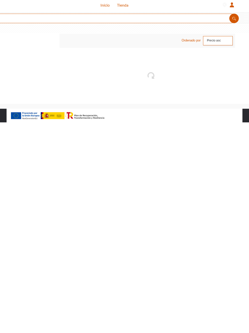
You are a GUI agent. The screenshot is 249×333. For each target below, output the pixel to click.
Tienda (122, 5)
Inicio (105, 5)
